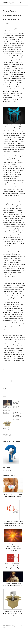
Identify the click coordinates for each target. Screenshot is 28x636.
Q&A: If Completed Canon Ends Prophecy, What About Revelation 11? (7, 429)
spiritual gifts (6, 23)
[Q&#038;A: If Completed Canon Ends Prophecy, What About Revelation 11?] (7, 423)
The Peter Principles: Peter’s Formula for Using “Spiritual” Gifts (7, 408)
